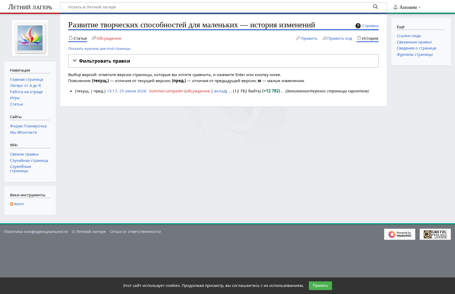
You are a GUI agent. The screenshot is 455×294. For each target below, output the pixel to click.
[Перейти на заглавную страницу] (30, 37)
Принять (320, 285)
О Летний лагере (89, 231)
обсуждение (198, 90)
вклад (220, 90)
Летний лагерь (30, 7)
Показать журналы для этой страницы (99, 48)
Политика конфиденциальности (36, 231)
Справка (370, 25)
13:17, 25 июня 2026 (126, 90)
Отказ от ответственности (135, 231)
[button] (223, 61)
